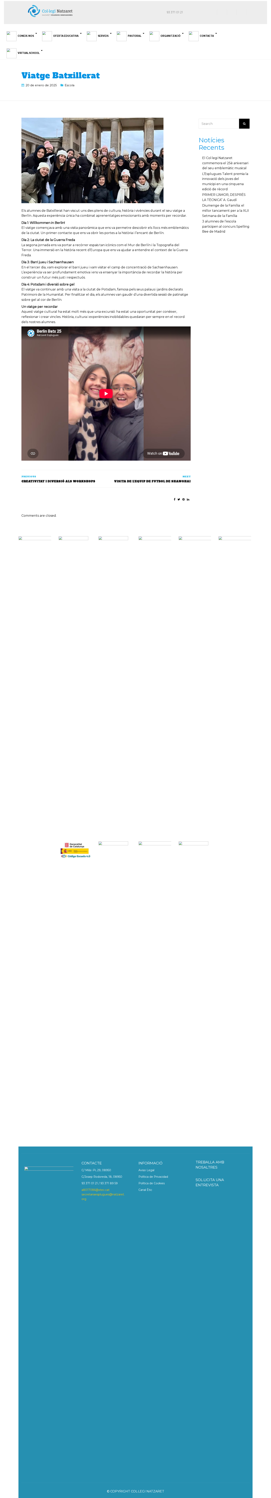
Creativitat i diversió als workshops (58, 481)
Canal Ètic (145, 1190)
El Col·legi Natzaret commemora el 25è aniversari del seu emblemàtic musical (225, 163)
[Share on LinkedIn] (188, 499)
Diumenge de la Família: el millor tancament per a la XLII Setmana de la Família (225, 210)
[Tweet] (179, 499)
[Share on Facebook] (174, 499)
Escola (69, 85)
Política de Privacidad (153, 1177)
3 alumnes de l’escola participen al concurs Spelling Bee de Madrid (225, 226)
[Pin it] (183, 499)
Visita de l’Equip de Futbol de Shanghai (152, 481)
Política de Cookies (151, 1183)
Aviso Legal (146, 1170)
